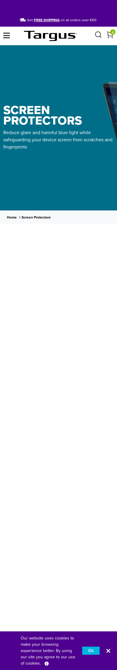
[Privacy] (46, 663)
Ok (91, 650)
